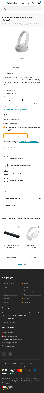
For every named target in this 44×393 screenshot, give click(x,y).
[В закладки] (18, 227)
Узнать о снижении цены (29, 142)
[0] (39, 3)
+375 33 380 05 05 (10, 336)
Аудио (19, 23)
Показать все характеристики (15, 110)
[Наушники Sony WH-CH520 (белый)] (22, 41)
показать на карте (9, 322)
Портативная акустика (31, 23)
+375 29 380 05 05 (10, 333)
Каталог (12, 23)
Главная (4, 23)
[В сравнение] (18, 232)
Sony (5, 25)
